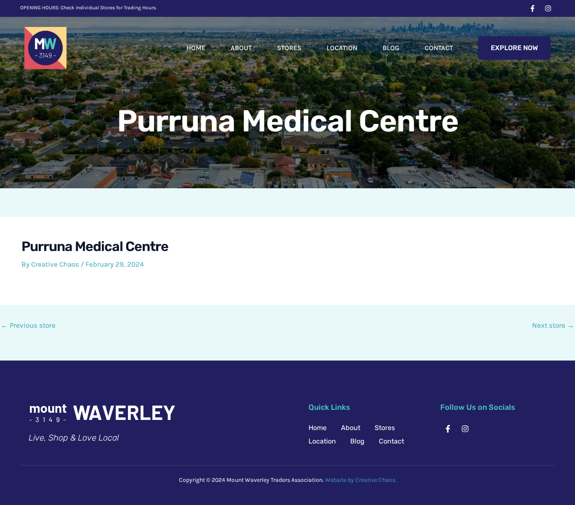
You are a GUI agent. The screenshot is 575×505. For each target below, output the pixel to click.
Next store (553, 325)
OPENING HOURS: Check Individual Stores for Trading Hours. (88, 8)
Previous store (28, 325)
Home (195, 48)
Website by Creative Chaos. (361, 480)
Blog (391, 48)
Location (342, 48)
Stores (289, 48)
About (241, 48)
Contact (439, 48)
